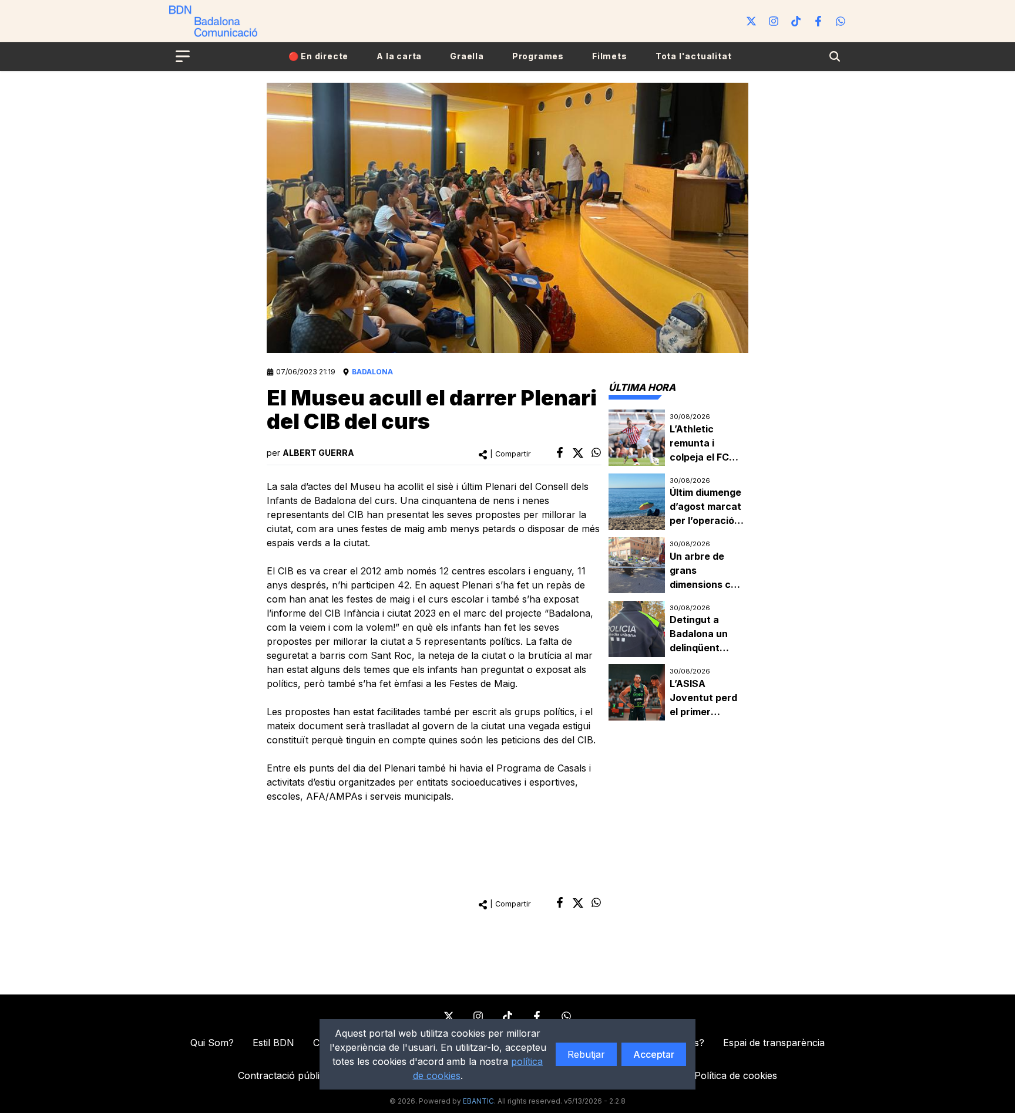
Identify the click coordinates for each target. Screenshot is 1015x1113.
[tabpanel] (678, 565)
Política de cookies (735, 1075)
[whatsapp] (596, 452)
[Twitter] (751, 21)
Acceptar (653, 1054)
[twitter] (578, 453)
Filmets (609, 56)
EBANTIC (478, 1101)
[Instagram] (773, 21)
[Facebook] (818, 21)
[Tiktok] (796, 21)
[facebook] (559, 452)
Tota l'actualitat (694, 56)
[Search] (835, 56)
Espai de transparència (774, 1042)
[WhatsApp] (840, 21)
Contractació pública (284, 1075)
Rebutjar (586, 1054)
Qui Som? (212, 1042)
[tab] (642, 387)
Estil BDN (273, 1042)
